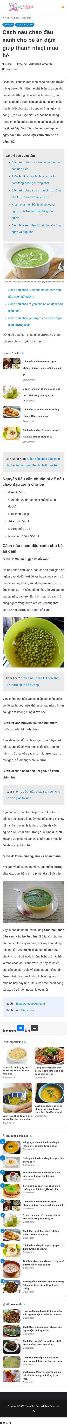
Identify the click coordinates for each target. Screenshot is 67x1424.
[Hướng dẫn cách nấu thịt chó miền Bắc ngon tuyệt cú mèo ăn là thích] (11, 1316)
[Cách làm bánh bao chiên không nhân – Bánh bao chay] (11, 412)
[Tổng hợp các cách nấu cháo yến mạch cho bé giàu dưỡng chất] (11, 1147)
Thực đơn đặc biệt (25, 24)
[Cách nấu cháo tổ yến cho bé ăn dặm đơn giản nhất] (17, 1098)
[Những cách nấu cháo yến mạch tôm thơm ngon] (11, 1163)
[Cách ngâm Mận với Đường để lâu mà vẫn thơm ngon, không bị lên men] (11, 1376)
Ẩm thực (16, 18)
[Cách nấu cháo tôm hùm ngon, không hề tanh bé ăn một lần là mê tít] (11, 363)
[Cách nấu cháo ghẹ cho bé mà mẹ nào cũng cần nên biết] (17, 1056)
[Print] (34, 1028)
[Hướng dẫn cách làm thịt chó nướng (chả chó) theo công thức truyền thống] (11, 1287)
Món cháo (26, 18)
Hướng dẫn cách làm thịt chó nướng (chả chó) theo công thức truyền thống (43, 1285)
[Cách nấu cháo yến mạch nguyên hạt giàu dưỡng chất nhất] (11, 433)
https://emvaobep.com (30, 1003)
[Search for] (63, 8)
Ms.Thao (9, 64)
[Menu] (4, 8)
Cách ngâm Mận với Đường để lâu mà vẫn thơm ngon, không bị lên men (42, 1375)
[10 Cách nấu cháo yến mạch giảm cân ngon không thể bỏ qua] (11, 1176)
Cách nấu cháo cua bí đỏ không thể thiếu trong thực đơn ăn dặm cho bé (49, 1109)
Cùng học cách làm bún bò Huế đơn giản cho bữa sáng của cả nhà (49, 1070)
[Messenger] (20, 1028)
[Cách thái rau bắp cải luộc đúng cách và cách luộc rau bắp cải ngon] (11, 1362)
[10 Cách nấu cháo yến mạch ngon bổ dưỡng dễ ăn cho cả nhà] (11, 1269)
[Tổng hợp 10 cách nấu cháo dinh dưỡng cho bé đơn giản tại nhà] (11, 1191)
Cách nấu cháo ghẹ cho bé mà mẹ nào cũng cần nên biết (16, 1070)
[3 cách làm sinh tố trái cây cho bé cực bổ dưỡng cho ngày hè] (11, 392)
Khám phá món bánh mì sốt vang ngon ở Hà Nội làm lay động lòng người (33, 211)
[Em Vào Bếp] (21, 6)
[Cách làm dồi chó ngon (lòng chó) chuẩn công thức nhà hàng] (11, 1346)
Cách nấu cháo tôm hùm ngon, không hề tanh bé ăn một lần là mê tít (42, 368)
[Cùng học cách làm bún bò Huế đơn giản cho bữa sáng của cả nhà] (49, 1056)
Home (7, 18)
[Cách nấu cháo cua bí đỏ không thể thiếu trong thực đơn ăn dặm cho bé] (49, 1093)
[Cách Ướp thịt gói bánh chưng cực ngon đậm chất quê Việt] (11, 1331)
